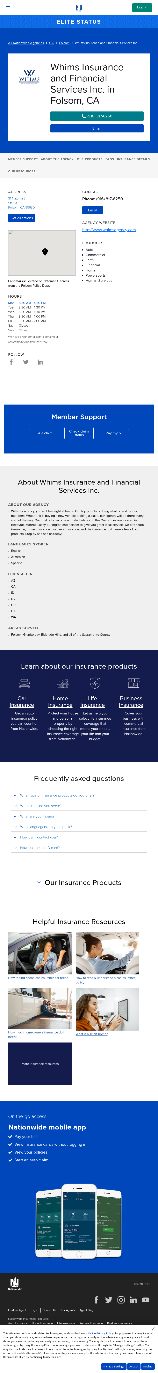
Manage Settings (113, 1366)
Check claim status (81, 433)
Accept (133, 1366)
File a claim (46, 434)
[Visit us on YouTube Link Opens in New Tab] (146, 1303)
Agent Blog (86, 1310)
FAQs (110, 159)
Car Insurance (22, 702)
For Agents (68, 1310)
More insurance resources (47, 1065)
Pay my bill (117, 434)
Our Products (90, 159)
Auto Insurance (18, 1323)
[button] (45, 252)
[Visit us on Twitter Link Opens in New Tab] (109, 1303)
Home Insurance (60, 702)
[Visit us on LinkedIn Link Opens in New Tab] (133, 1303)
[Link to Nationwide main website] (79, 11)
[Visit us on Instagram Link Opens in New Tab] (121, 1303)
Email (97, 128)
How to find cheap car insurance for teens (38, 978)
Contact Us (50, 1310)
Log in (142, 7)
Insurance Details (133, 159)
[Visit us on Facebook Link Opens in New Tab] (96, 1303)
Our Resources (21, 171)
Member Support (23, 159)
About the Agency (57, 159)
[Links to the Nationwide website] (15, 1289)
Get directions (21, 218)
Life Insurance (92, 702)
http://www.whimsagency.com (109, 229)
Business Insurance (131, 702)
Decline (147, 1366)
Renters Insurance (91, 1323)
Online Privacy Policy (101, 1333)
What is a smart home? (92, 1034)
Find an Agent (17, 1310)
